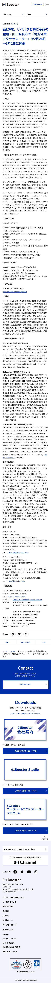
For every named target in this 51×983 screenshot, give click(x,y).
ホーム (5, 651)
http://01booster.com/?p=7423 (15, 291)
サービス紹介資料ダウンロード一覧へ (25, 713)
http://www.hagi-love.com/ (18, 552)
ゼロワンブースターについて (14, 897)
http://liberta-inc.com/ (16, 581)
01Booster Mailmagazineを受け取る (19, 849)
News (13, 651)
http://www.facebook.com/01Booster (27, 599)
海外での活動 (8, 906)
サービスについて (9, 902)
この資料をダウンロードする (26, 751)
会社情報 (6, 911)
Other (14, 24)
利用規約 (5, 934)
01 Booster (10, 4)
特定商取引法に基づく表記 (11, 947)
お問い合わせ (38, 5)
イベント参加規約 (8, 943)
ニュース (6, 915)
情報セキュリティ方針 (10, 951)
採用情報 (6, 920)
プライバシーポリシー (10, 939)
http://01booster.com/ (17, 596)
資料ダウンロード (9, 925)
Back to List (25, 642)
